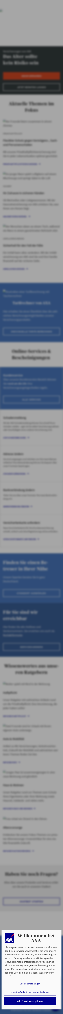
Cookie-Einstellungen (30, 983)
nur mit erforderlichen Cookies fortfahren (30, 992)
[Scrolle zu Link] (9, 938)
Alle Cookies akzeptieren (30, 1001)
